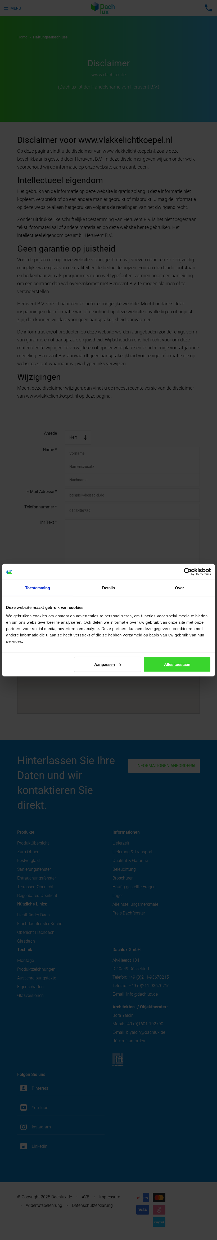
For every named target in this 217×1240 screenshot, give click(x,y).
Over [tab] (179, 588)
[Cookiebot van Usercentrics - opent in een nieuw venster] (188, 572)
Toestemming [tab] (37, 588)
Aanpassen (104, 664)
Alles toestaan (177, 664)
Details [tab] (108, 588)
